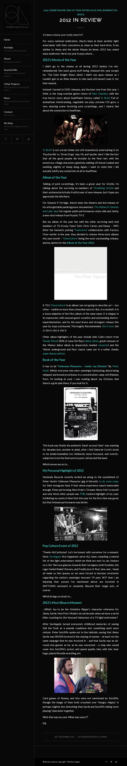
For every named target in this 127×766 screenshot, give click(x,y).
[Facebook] (5, 139)
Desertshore (70, 238)
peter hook (89, 10)
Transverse (81, 229)
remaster (103, 345)
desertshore (57, 10)
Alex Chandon (100, 93)
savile (80, 14)
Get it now (108, 326)
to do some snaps (109, 481)
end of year (74, 10)
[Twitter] (17, 139)
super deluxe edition (54, 353)
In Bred (105, 97)
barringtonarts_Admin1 (94, 737)
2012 (46, 10)
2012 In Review (81, 20)
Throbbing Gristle (103, 187)
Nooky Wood (50, 340)
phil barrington (107, 10)
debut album (92, 340)
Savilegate (55, 556)
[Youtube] (28, 139)
